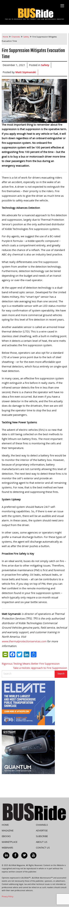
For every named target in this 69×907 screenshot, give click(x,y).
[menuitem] (6, 855)
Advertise (42, 831)
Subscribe (42, 837)
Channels (42, 825)
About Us (41, 842)
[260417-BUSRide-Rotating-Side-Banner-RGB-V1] (28, 752)
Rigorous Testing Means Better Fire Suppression (31, 664)
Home (5, 825)
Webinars (7, 848)
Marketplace (9, 842)
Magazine (7, 831)
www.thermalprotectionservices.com (24, 641)
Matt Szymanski (25, 72)
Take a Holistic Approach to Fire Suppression (40, 668)
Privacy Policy (7, 896)
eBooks (6, 837)
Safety (45, 65)
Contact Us (43, 848)
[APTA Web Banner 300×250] (28, 703)
